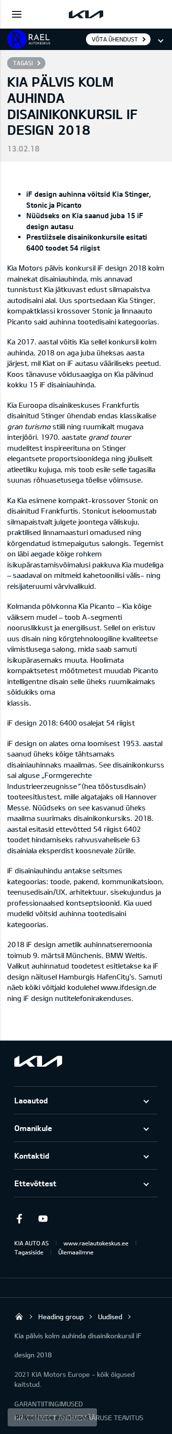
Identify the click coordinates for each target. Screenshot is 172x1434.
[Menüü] (16, 14)
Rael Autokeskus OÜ (19, 1316)
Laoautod (31, 1100)
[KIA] (86, 14)
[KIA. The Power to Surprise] (38, 1061)
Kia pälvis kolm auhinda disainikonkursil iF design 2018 (77, 1345)
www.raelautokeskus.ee (96, 1243)
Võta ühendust (115, 39)
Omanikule (33, 1127)
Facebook (19, 1218)
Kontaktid (31, 1155)
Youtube (43, 1218)
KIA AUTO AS (31, 1243)
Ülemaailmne (76, 1252)
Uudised (110, 1317)
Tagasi (23, 63)
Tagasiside (28, 1252)
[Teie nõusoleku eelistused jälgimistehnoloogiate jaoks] (52, 1417)
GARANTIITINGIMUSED (48, 1404)
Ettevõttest (35, 1183)
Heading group (61, 1317)
